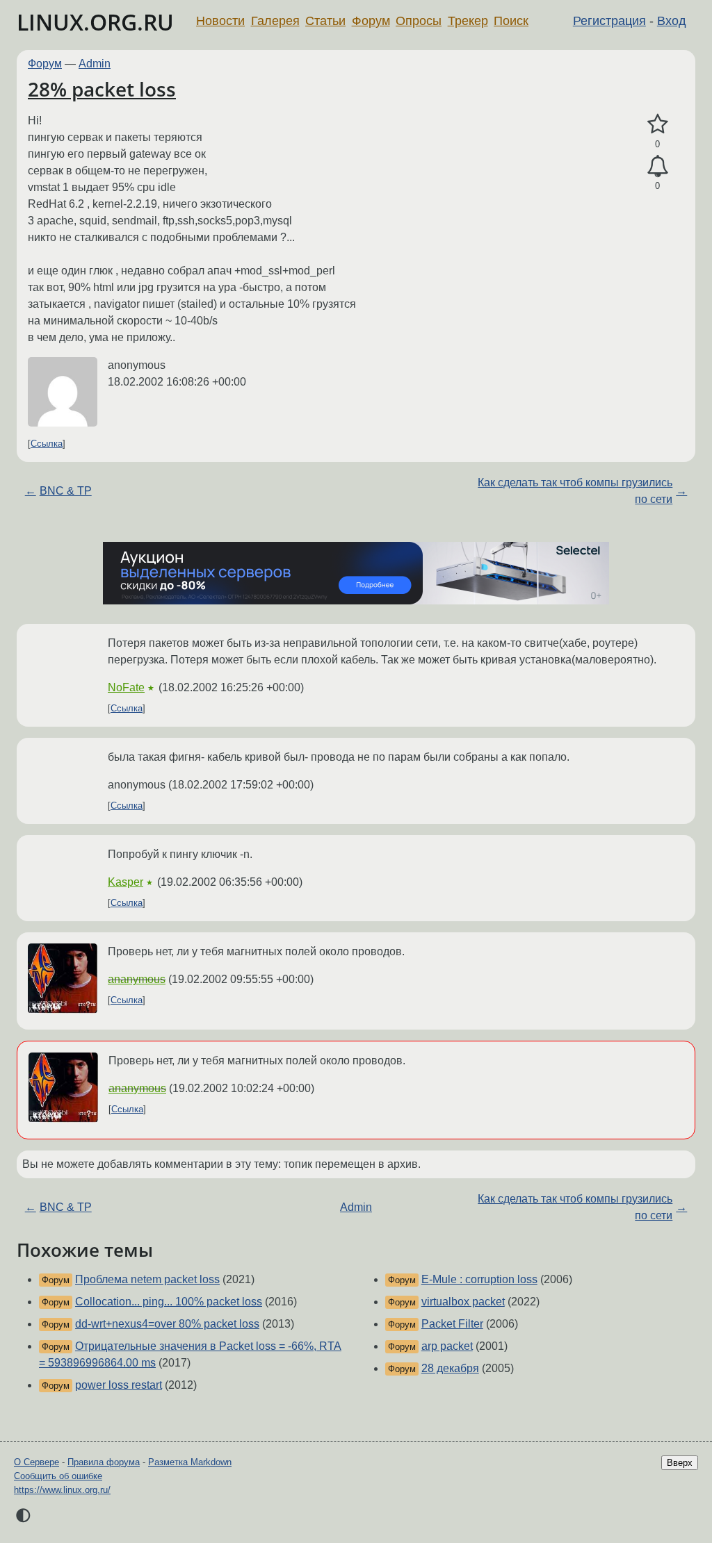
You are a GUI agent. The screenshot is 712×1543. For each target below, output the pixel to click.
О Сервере (36, 1462)
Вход (671, 21)
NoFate (126, 687)
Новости (220, 21)
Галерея (275, 21)
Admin (95, 63)
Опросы (419, 21)
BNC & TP (66, 491)
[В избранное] (657, 124)
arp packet (447, 1346)
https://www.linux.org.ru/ (62, 1490)
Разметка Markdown (190, 1462)
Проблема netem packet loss (147, 1279)
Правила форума (103, 1462)
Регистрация (609, 21)
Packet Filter (452, 1324)
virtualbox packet (463, 1301)
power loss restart (118, 1385)
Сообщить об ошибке (58, 1476)
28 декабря (450, 1368)
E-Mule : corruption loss (479, 1279)
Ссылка (47, 443)
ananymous (136, 979)
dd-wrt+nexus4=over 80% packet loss (167, 1324)
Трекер (468, 21)
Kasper (125, 882)
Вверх (680, 1463)
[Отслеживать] (657, 166)
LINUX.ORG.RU (95, 22)
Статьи (325, 21)
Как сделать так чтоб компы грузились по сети (575, 491)
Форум (371, 21)
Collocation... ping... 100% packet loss (168, 1301)
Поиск (511, 21)
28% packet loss (102, 89)
